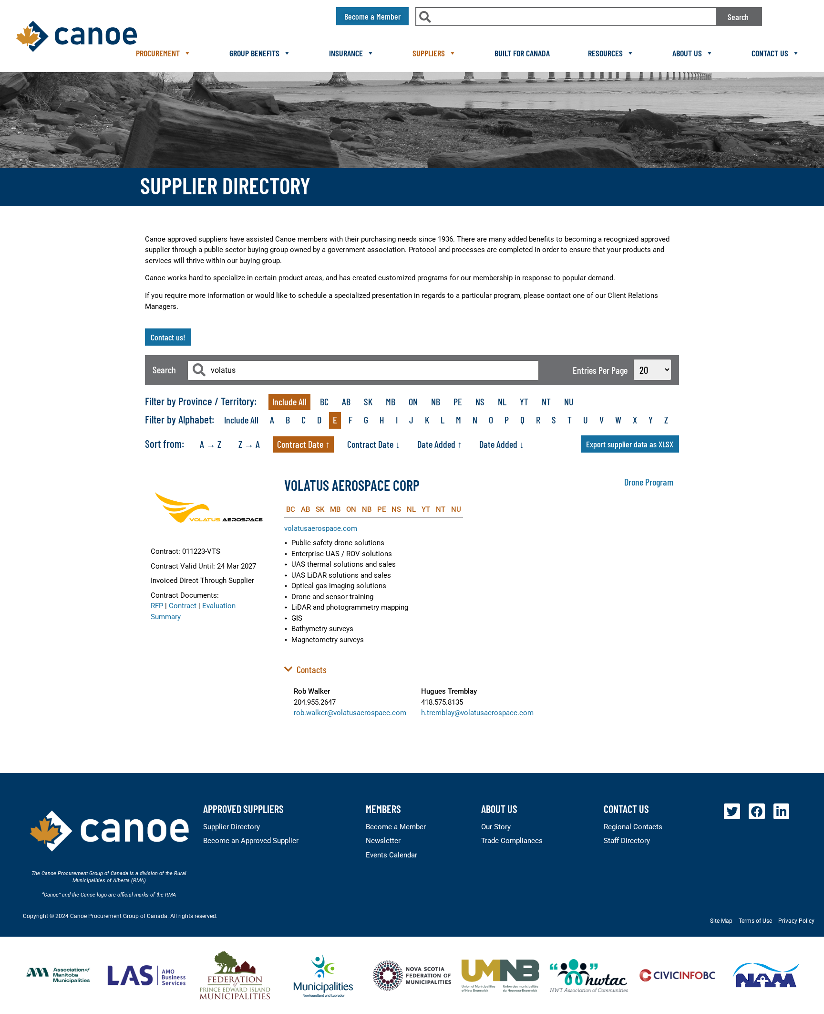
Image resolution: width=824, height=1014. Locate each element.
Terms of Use (755, 921)
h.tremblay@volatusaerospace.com (477, 712)
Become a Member (396, 827)
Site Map (721, 921)
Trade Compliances (512, 840)
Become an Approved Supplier (251, 840)
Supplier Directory (231, 827)
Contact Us (770, 53)
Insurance (346, 53)
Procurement (158, 53)
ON (413, 401)
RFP (157, 606)
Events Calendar (391, 855)
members (383, 809)
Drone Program (648, 481)
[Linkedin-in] (781, 811)
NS (479, 401)
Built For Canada (522, 53)
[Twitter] (732, 811)
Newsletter (383, 840)
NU (569, 401)
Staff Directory (627, 840)
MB (390, 401)
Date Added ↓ (501, 444)
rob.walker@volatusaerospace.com (350, 712)
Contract (182, 606)
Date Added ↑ (439, 444)
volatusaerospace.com (320, 528)
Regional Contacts (633, 827)
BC (324, 401)
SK (368, 401)
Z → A (249, 444)
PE (457, 401)
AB (346, 401)
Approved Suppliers (243, 809)
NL (502, 401)
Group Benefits (254, 53)
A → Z (210, 444)
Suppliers (428, 53)
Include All (289, 401)
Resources (605, 53)
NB (435, 401)
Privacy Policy (796, 921)
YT (524, 401)
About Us (687, 53)
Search (738, 16)
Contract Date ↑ (303, 444)
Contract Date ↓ (373, 444)
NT (546, 401)
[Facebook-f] (757, 811)
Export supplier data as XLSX (629, 444)
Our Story (496, 827)
